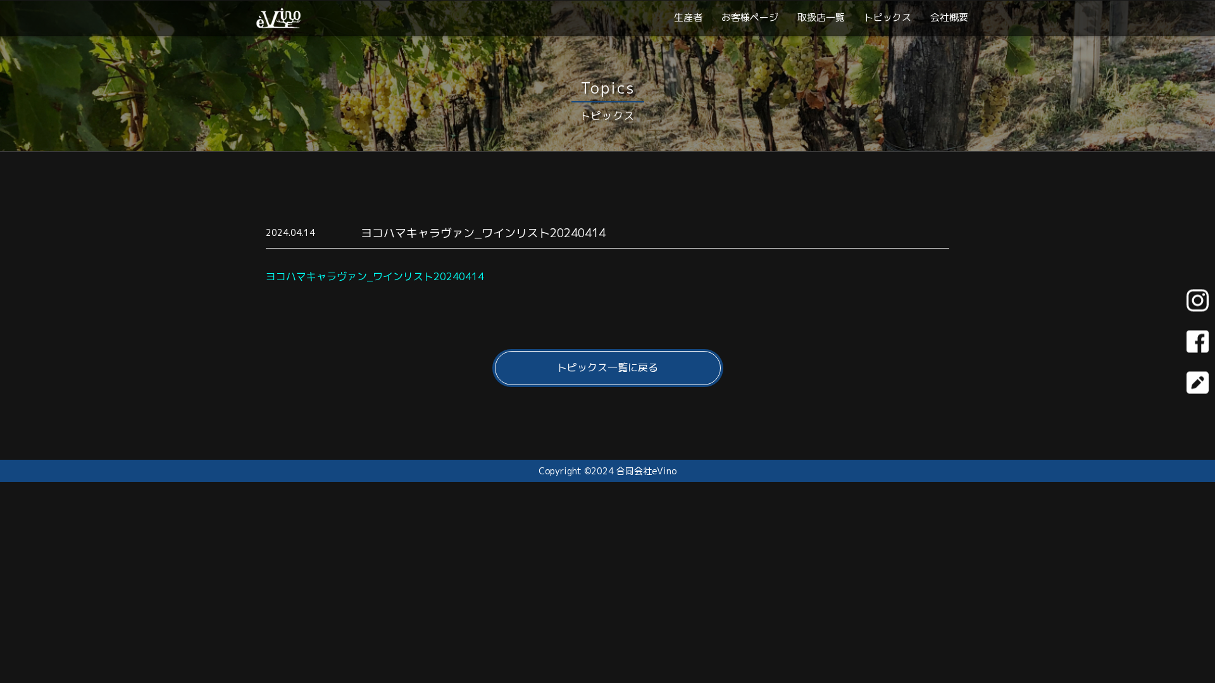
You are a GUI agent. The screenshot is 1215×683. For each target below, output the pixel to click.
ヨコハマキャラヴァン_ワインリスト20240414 (375, 276)
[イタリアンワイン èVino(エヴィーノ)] (278, 23)
